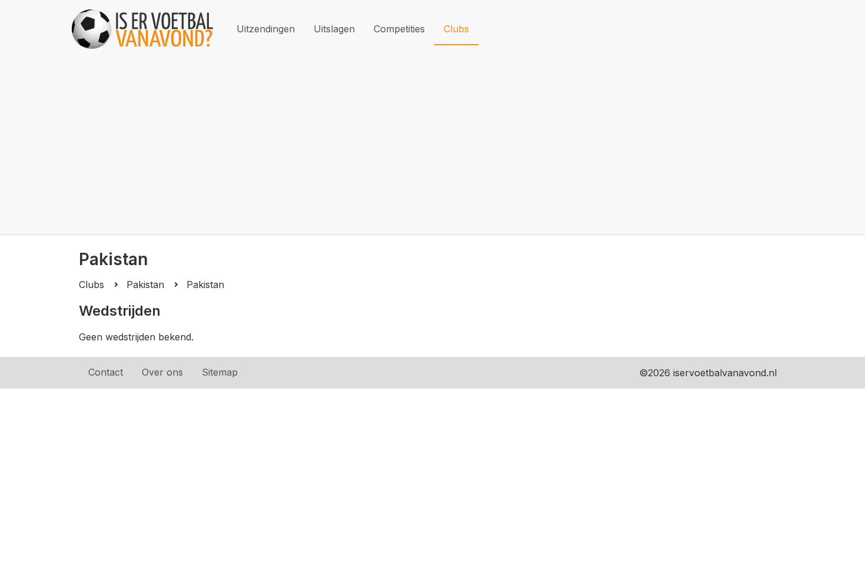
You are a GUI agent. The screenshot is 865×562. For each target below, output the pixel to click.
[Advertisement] (432, 146)
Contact (105, 372)
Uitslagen (334, 29)
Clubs (456, 29)
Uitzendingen (266, 29)
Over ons (162, 372)
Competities (399, 29)
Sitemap (220, 372)
